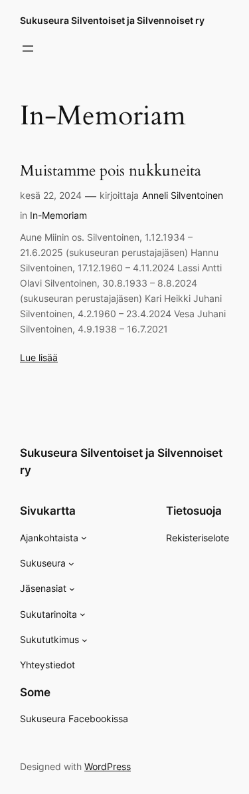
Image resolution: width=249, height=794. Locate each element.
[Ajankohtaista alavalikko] (84, 538)
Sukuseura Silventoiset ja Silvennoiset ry (112, 20)
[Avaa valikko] (28, 49)
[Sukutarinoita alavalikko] (83, 614)
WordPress (107, 766)
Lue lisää (39, 357)
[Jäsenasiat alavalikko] (72, 589)
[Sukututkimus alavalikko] (85, 640)
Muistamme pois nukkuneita (110, 171)
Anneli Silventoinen (182, 195)
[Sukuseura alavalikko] (71, 564)
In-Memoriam (58, 215)
